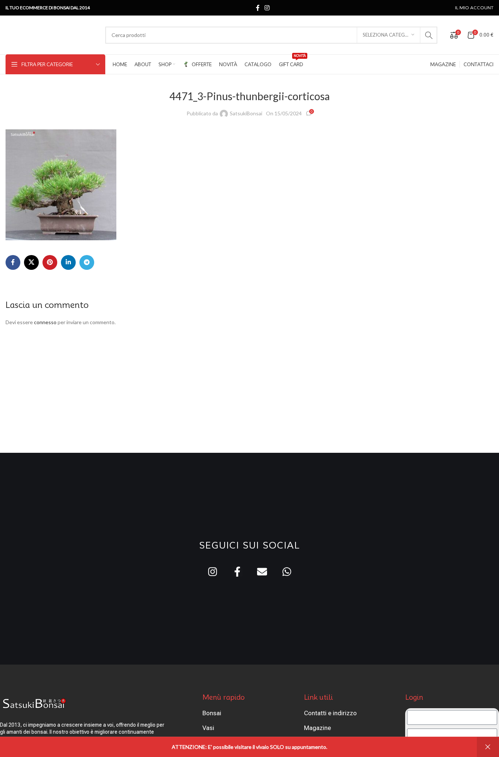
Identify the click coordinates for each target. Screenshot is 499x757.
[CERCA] (428, 35)
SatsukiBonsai (246, 113)
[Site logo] (52, 34)
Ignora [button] (488, 747)
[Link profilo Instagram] (267, 7)
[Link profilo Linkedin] (68, 262)
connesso (45, 322)
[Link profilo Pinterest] (49, 262)
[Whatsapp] (287, 572)
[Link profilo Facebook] (257, 7)
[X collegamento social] (31, 262)
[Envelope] (262, 572)
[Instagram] (213, 572)
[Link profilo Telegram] (86, 262)
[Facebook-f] (237, 572)
